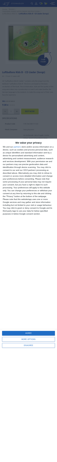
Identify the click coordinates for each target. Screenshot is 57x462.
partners (17, 147)
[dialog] (28, 300)
